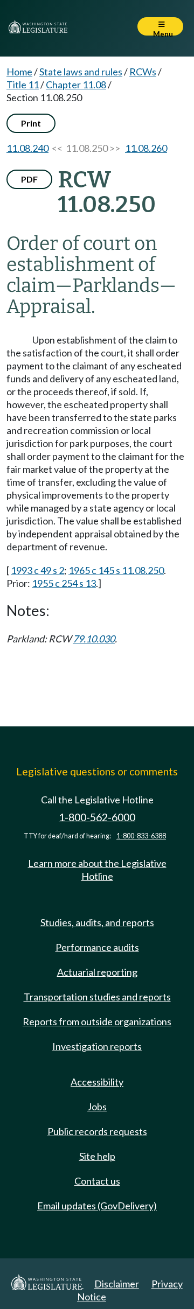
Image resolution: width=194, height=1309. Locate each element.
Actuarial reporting (97, 972)
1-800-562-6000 (97, 817)
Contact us (97, 1181)
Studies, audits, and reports (97, 922)
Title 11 (22, 84)
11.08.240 (27, 148)
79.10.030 (94, 639)
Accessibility (97, 1082)
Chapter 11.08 (76, 84)
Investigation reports (97, 1046)
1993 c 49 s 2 (37, 570)
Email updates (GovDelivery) (97, 1206)
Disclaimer (116, 1284)
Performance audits (97, 947)
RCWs (142, 72)
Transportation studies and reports (97, 997)
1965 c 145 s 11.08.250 (116, 570)
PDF (29, 179)
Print (31, 123)
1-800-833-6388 (141, 836)
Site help (97, 1156)
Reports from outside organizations (97, 1021)
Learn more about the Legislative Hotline (97, 869)
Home (19, 72)
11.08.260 (146, 148)
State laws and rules (80, 72)
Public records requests (97, 1131)
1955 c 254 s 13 (64, 583)
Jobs (97, 1106)
